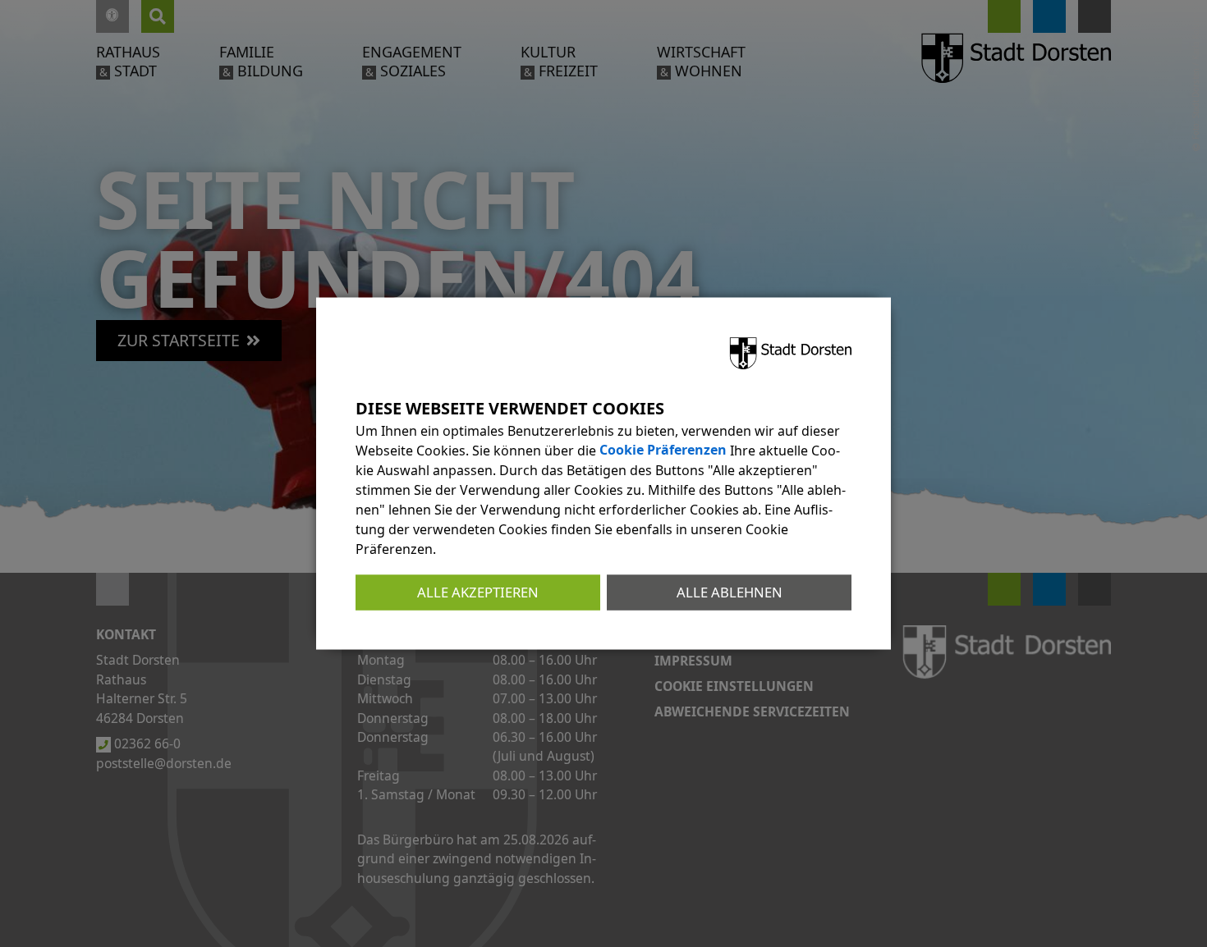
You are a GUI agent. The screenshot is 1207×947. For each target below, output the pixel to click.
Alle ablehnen (729, 592)
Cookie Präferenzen (663, 450)
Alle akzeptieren (478, 592)
